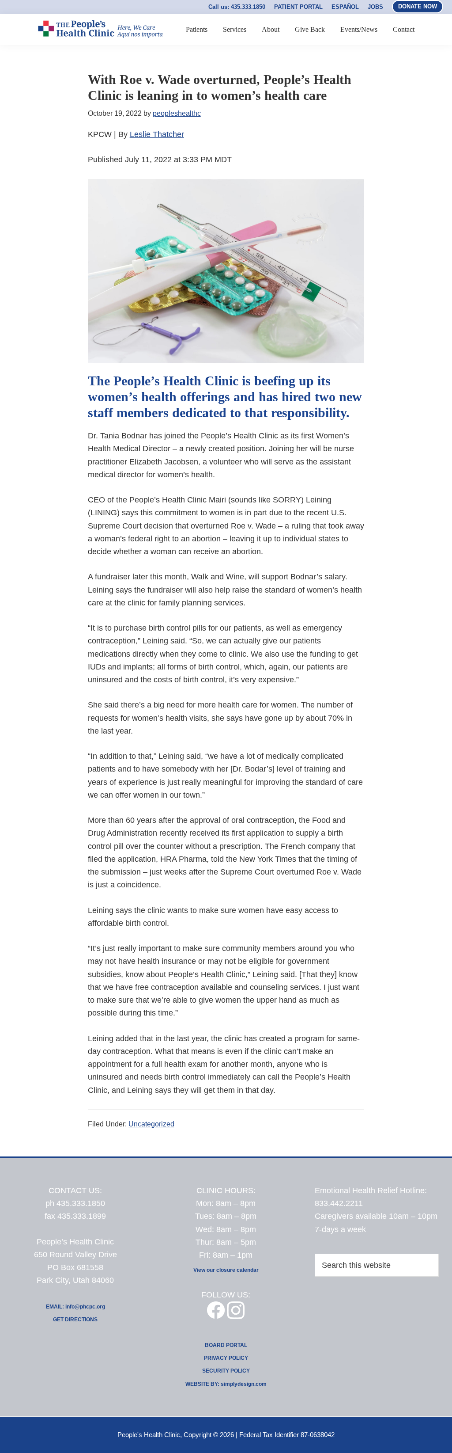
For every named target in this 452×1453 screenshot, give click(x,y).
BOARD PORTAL (226, 1345)
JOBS (375, 7)
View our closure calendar (226, 1270)
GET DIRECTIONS (75, 1319)
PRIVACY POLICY (226, 1358)
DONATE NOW (417, 6)
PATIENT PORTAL (298, 7)
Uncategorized (151, 1124)
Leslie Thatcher (157, 134)
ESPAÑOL (345, 7)
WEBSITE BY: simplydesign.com (226, 1384)
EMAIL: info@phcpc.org (75, 1307)
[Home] (100, 49)
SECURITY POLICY (226, 1371)
